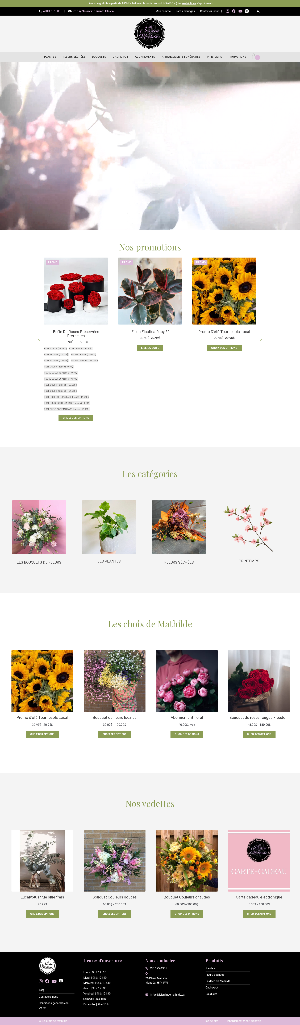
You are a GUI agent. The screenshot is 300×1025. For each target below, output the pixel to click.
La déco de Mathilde (218, 981)
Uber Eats (247, 11)
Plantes (50, 56)
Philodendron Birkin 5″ (224, 332)
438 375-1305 (158, 968)
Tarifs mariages (185, 11)
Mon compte (163, 11)
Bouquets (99, 56)
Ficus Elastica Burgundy (150, 332)
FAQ (41, 990)
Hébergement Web (237, 1021)
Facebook (234, 11)
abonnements (145, 56)
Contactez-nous (209, 11)
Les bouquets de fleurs (39, 562)
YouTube (240, 11)
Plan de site (211, 1021)
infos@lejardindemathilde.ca (167, 994)
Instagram (228, 11)
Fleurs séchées (74, 56)
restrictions (189, 3)
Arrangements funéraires (181, 56)
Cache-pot (120, 56)
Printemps (214, 56)
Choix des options (76, 347)
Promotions (237, 56)
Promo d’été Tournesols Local (76, 332)
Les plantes (109, 561)
